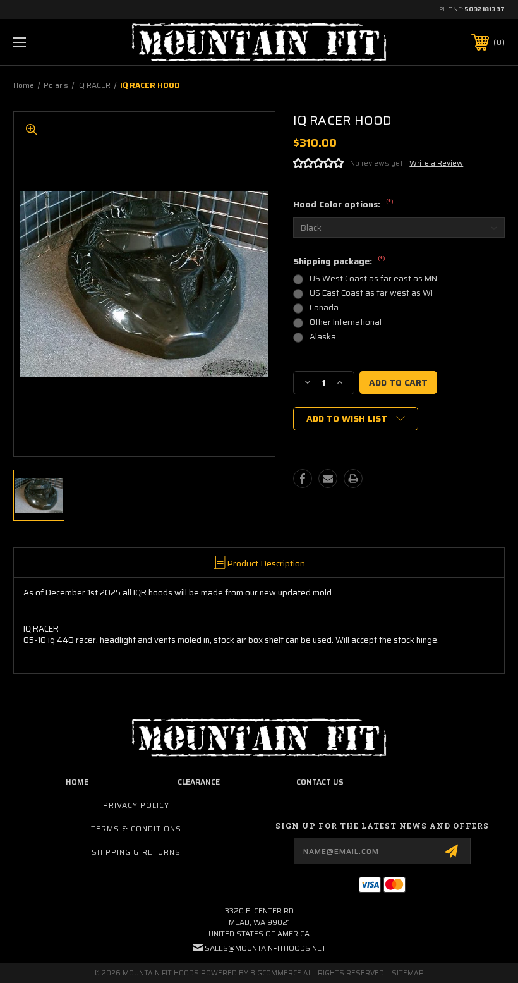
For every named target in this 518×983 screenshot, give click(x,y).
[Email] (327, 478)
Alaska (323, 337)
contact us (320, 782)
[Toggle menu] (62, 42)
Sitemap (408, 973)
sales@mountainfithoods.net (265, 948)
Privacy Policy (136, 805)
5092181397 (484, 9)
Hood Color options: (343, 204)
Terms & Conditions (136, 828)
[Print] (353, 478)
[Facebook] (302, 478)
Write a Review (436, 163)
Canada (324, 307)
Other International (346, 322)
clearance (199, 782)
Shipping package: (339, 261)
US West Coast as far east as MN (373, 278)
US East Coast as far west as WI (371, 293)
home (77, 782)
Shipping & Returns (136, 852)
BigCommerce (275, 973)
